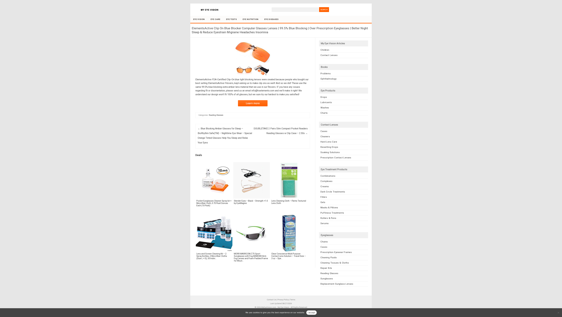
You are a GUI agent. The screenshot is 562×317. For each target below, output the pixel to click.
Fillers (324, 197)
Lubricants (326, 102)
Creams (325, 186)
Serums (325, 223)
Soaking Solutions (330, 152)
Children (325, 50)
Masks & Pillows (329, 207)
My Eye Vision (283, 307)
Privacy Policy (283, 300)
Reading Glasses (216, 115)
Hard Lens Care (329, 141)
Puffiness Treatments (332, 213)
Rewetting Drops (329, 147)
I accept (311, 312)
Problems (326, 73)
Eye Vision (199, 19)
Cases (324, 131)
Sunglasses (327, 278)
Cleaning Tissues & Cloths (335, 262)
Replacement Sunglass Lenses (337, 284)
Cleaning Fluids (329, 257)
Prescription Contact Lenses (336, 157)
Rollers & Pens (328, 218)
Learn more (253, 103)
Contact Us (271, 300)
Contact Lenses (329, 55)
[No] (558, 312)
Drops (324, 97)
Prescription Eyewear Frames (336, 252)
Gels (323, 202)
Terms (292, 300)
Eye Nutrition (250, 19)
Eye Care (215, 19)
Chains (324, 241)
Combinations (328, 176)
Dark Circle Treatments (333, 191)
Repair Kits (326, 268)
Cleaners (325, 136)
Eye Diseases (271, 19)
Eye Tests (231, 19)
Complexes (326, 181)
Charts (324, 113)
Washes (325, 107)
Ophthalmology (328, 78)
